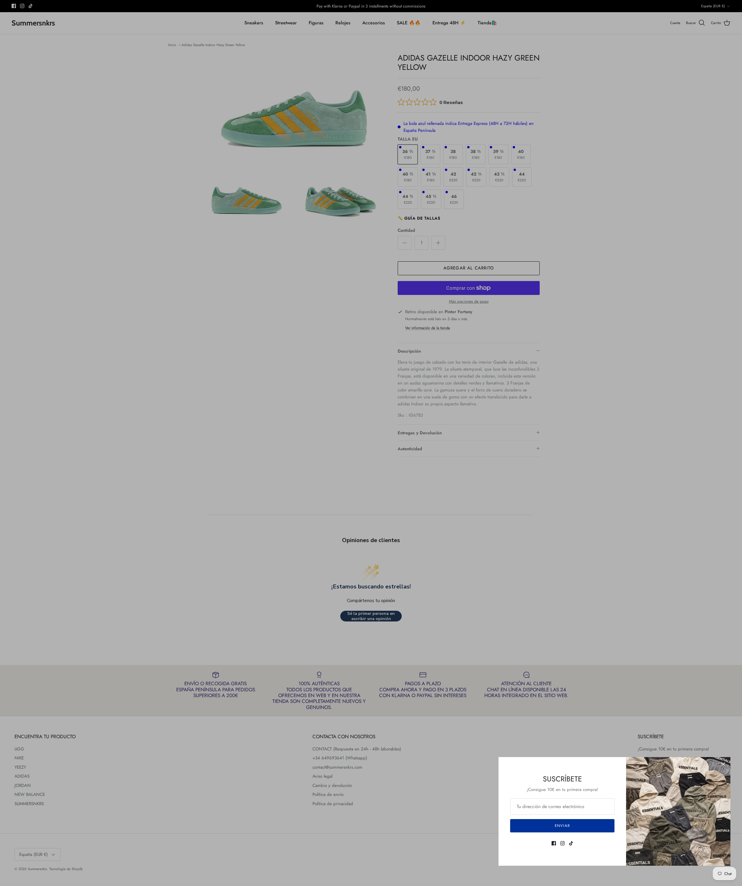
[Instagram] (562, 843)
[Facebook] (554, 843)
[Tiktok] (571, 843)
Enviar (562, 825)
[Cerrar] (723, 764)
